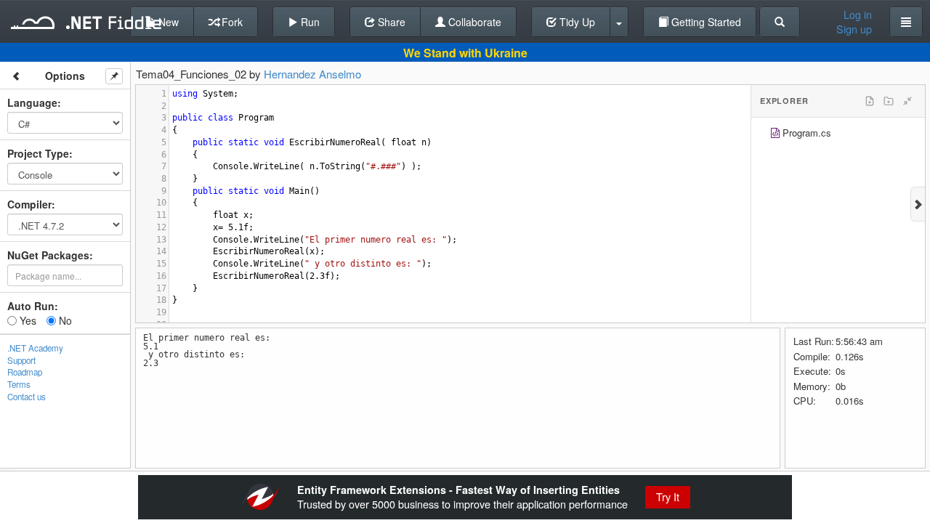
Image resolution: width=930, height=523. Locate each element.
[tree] (838, 134)
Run (309, 22)
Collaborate (473, 22)
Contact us (26, 396)
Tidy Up (576, 22)
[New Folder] (888, 101)
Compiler (29, 204)
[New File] (869, 101)
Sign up (854, 29)
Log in (858, 14)
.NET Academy (35, 348)
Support (21, 360)
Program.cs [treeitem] (807, 132)
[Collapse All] (907, 101)
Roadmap (24, 372)
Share (390, 22)
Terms (19, 384)
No (64, 320)
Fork (231, 22)
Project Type (38, 153)
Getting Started (704, 22)
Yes (26, 320)
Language (32, 102)
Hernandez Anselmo (312, 73)
